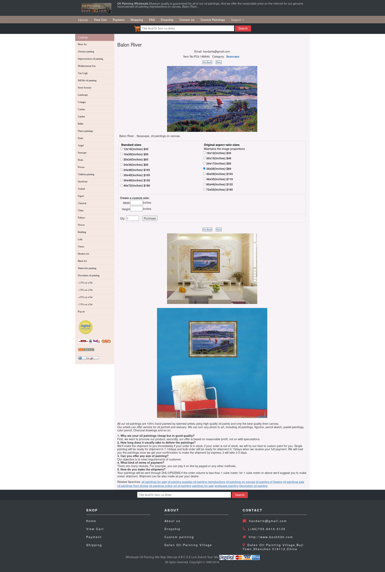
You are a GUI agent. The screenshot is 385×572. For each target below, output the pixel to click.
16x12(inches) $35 (218, 153)
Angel (81, 145)
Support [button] (236, 20)
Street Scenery (84, 87)
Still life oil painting (87, 80)
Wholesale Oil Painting (140, 557)
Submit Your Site (208, 557)
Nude (80, 138)
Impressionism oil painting (90, 58)
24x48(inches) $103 (136, 170)
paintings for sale (203, 486)
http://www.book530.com (271, 537)
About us (172, 521)
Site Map (160, 557)
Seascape (82, 152)
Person (81, 167)
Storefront (82, 181)
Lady (80, 239)
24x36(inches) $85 (135, 165)
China (80, 210)
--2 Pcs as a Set (85, 282)
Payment (94, 537)
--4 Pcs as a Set (85, 297)
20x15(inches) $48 (218, 158)
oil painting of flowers (269, 482)
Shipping (94, 545)
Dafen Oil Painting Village (188, 545)
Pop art (81, 311)
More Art (82, 44)
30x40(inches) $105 (136, 175)
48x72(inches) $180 (136, 185)
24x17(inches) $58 (218, 163)
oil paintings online (161, 486)
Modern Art (83, 253)
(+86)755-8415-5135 (267, 529)
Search (243, 28)
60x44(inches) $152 (219, 184)
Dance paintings (85, 131)
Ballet (80, 123)
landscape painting (226, 486)
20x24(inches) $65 (135, 159)
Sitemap (172, 557)
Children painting (86, 174)
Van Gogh (83, 73)
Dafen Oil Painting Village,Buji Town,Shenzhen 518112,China (273, 547)
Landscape (83, 94)
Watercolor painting (87, 268)
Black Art (82, 261)
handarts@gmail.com (268, 521)
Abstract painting (86, 51)
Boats (80, 159)
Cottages (82, 102)
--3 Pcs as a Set (85, 290)
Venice (81, 246)
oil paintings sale (293, 482)
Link (194, 557)
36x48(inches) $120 (136, 180)
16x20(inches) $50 (135, 154)
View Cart (95, 529)
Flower (81, 225)
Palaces (81, 217)
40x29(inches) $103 (219, 174)
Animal (81, 188)
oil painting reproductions (209, 482)
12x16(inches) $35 (135, 149)
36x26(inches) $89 (218, 169)
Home (83, 19)
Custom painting (179, 537)
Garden (81, 116)
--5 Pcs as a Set (85, 304)
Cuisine (81, 109)
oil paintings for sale (154, 482)
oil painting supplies (180, 482)
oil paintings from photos (132, 486)
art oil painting (182, 486)
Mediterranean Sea (86, 66)
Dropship (172, 529)
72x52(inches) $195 (219, 189)
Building (82, 232)
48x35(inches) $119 (219, 179)
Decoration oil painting (88, 275)
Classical (82, 203)
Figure (81, 196)
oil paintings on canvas (240, 482)
